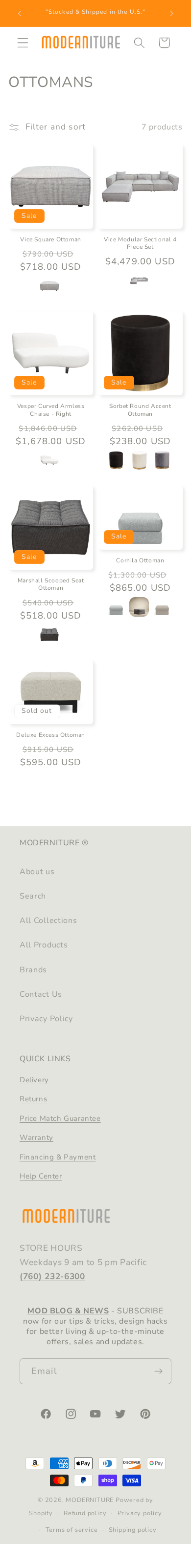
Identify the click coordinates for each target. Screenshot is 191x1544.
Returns (33, 1099)
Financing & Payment (58, 1157)
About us (37, 871)
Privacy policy (140, 1513)
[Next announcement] (172, 13)
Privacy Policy (46, 1018)
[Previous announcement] (19, 13)
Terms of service (72, 1529)
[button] (22, 42)
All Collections (48, 920)
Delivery (34, 1080)
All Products (44, 945)
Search (33, 896)
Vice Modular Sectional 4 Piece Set (140, 243)
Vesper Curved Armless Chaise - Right (51, 410)
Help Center (41, 1176)
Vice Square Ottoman (50, 239)
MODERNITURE (90, 1500)
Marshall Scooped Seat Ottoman (51, 584)
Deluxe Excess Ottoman (50, 735)
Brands (33, 970)
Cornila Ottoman (140, 560)
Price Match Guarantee (60, 1118)
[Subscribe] (158, 1371)
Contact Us (41, 994)
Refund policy (85, 1513)
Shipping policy (133, 1529)
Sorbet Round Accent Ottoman (140, 410)
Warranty (36, 1137)
